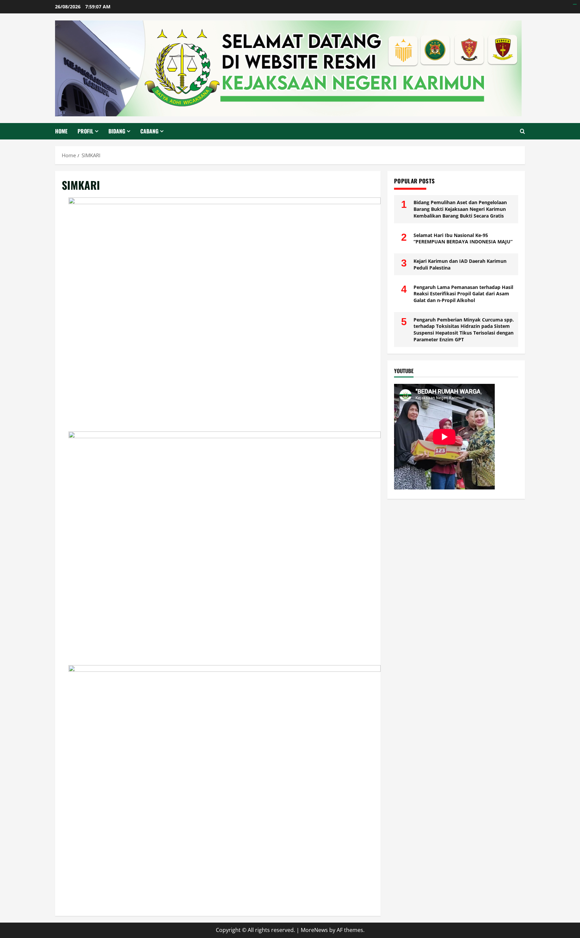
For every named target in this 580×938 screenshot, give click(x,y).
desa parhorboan (575, 3)
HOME (61, 131)
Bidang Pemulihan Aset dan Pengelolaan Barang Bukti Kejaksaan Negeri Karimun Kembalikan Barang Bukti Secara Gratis (460, 209)
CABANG (149, 131)
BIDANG (116, 131)
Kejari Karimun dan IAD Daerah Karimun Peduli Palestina (460, 264)
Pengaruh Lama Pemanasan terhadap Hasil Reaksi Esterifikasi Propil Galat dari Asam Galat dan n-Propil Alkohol (463, 293)
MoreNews (314, 930)
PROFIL (85, 131)
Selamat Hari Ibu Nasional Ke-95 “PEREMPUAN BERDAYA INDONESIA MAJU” (463, 238)
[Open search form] (522, 131)
